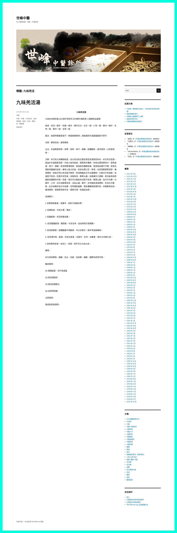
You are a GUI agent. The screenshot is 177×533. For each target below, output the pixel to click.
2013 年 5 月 (131, 318)
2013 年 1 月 (131, 321)
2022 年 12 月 (131, 187)
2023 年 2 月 (131, 184)
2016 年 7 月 (131, 262)
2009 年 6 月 (131, 384)
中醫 (22, 119)
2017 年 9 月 (131, 245)
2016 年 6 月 (131, 265)
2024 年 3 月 (131, 179)
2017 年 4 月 (131, 255)
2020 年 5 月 (131, 207)
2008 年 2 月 (131, 397)
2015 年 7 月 (131, 288)
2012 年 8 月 (131, 333)
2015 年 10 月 (131, 283)
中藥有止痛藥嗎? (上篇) (135, 116)
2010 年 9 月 (131, 369)
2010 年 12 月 (131, 361)
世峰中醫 (23, 18)
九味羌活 (29, 119)
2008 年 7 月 (131, 392)
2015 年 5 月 (131, 290)
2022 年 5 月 (131, 189)
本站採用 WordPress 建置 (34, 522)
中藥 (17, 115)
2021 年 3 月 (131, 197)
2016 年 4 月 (131, 267)
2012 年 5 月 (131, 341)
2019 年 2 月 (131, 224)
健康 (128, 447)
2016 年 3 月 (131, 270)
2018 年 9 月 (131, 237)
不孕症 (129, 422)
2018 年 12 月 (131, 230)
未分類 (129, 462)
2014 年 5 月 (131, 311)
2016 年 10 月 (131, 260)
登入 (128, 497)
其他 (128, 449)
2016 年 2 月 (131, 273)
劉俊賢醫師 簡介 (132, 114)
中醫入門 (130, 432)
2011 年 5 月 (131, 354)
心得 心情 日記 (132, 457)
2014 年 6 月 (131, 308)
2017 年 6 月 (131, 250)
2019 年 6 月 (131, 217)
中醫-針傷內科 (132, 427)
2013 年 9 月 (131, 313)
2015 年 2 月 (131, 295)
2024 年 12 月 (132, 176)
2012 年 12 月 (131, 323)
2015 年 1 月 (131, 298)
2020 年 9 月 (131, 202)
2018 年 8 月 (131, 240)
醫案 (128, 475)
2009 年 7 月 (131, 381)
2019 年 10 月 (131, 214)
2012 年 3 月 (131, 346)
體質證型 (130, 480)
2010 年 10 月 (131, 366)
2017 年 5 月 (131, 252)
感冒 (24, 121)
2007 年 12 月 (131, 402)
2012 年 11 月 (131, 326)
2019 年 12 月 (131, 212)
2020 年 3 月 (131, 209)
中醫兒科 (130, 429)
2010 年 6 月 (131, 371)
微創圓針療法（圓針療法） (136, 454)
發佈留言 (19, 127)
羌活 (28, 121)
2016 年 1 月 (131, 275)
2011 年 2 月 (131, 356)
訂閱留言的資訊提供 (134, 502)
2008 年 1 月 (131, 399)
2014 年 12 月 (131, 300)
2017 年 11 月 (131, 242)
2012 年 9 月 (131, 331)
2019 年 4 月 (131, 219)
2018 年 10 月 (131, 235)
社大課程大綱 (131, 470)
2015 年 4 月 (131, 293)
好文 (128, 452)
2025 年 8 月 (131, 174)
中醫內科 (130, 434)
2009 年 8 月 (131, 379)
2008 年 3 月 (131, 394)
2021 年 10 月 (131, 192)
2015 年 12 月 (131, 278)
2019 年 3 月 (131, 222)
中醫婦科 (130, 437)
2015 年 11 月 (131, 280)
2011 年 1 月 (131, 359)
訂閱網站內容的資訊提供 (135, 500)
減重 (128, 467)
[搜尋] (159, 90)
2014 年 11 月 (131, 303)
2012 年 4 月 (131, 343)
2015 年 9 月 (131, 285)
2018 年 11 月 (131, 232)
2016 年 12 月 (131, 257)
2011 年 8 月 (131, 351)
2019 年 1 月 (131, 227)
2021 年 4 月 (131, 194)
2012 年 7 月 (131, 336)
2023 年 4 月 (131, 181)
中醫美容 (130, 442)
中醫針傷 (130, 444)
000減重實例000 (133, 419)
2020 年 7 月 (131, 204)
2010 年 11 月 (131, 364)
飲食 (128, 477)
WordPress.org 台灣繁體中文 (137, 505)
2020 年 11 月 (131, 199)
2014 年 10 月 (131, 305)
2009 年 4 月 (131, 389)
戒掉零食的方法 (132, 119)
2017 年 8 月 (131, 247)
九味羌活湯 (28, 102)
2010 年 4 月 (131, 374)
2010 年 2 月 (131, 376)
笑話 (128, 472)
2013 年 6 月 (131, 316)
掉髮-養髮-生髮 (132, 460)
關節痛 (21, 124)
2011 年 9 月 (131, 348)
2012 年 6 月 (131, 338)
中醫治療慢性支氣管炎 (134, 121)
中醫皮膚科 (130, 439)
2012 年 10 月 (131, 328)
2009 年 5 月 (131, 386)
